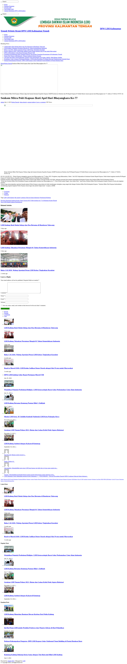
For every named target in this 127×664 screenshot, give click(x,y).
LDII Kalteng (10, 197)
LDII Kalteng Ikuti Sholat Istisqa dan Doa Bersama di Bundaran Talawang (24, 46)
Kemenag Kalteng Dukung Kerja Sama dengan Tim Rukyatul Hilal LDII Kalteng (33, 655)
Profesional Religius (45, 197)
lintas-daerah (23, 102)
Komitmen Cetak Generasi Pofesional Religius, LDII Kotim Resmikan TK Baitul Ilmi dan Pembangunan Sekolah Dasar (37, 59)
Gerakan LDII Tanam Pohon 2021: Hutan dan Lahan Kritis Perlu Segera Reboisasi (34, 430)
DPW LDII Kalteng (107, 479)
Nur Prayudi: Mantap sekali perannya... (15, 455)
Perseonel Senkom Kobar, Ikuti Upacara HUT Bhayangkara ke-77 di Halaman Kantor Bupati (29, 200)
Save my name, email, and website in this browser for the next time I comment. (24, 305)
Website (3, 302)
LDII (5, 197)
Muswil (39, 479)
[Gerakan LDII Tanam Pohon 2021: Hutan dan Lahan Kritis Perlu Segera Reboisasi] (9, 426)
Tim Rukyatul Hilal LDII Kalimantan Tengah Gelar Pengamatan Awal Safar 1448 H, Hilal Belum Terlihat (33, 57)
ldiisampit (65, 479)
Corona (117, 479)
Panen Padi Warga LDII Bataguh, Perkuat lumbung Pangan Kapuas (22, 56)
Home (6, 4)
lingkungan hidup (45, 479)
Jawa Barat (98, 479)
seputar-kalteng (31, 102)
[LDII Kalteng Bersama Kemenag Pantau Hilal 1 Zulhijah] (9, 400)
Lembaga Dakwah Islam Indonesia (29, 197)
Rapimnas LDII (7, 479)
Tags (5, 316)
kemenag (90, 479)
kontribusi (86, 479)
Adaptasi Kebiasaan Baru (9, 480)
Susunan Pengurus (9, 6)
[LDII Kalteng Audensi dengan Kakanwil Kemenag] (9, 440)
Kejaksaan (94, 479)
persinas (32, 479)
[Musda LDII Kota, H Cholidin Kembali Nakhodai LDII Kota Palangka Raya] (9, 413)
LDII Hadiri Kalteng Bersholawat (11, 202)
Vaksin (2, 479)
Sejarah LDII (7, 7)
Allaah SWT (11, 661)
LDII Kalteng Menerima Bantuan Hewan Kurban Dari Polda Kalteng (29, 614)
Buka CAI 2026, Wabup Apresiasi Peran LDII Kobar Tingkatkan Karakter (24, 49)
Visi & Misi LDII (9, 9)
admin (2, 102)
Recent (6, 311)
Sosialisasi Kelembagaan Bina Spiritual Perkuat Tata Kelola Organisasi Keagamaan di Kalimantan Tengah (33, 54)
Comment (4, 293)
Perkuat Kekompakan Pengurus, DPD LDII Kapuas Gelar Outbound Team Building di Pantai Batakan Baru (33, 60)
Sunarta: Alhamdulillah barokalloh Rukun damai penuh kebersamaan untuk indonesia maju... (29, 474)
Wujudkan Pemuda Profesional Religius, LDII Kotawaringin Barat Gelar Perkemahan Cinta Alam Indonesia (43, 390)
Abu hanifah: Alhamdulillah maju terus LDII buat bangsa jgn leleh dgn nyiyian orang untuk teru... (30, 468)
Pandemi (36, 479)
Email (3, 299)
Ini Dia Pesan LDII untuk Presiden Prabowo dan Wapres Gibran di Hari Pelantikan (34, 628)
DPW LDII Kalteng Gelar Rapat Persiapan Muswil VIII (19, 53)
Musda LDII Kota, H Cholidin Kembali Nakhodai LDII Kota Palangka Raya (31, 417)
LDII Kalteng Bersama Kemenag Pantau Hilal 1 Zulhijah (24, 403)
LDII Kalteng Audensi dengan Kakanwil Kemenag (22, 443)
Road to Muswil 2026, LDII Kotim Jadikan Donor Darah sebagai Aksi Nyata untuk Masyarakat (30, 51)
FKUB (102, 479)
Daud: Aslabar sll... (9, 461)
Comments (7, 314)
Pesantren (28, 479)
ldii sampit (17, 197)
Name (3, 296)
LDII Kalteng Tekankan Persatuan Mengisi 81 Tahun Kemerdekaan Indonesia (25, 48)
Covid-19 (114, 479)
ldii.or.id (79, 479)
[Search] (1, 14)
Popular (6, 313)
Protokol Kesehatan (14, 479)
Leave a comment (41, 102)
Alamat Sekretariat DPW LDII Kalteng (14, 11)
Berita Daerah (8, 63)
